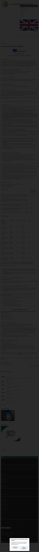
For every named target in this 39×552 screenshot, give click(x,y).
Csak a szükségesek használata (24, 548)
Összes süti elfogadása (15, 547)
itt (16, 543)
